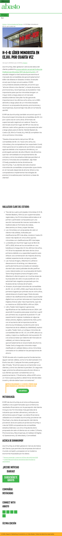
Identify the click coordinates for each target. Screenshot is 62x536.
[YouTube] (15, 512)
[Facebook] (4, 515)
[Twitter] (4, 512)
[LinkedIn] (8, 512)
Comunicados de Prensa (15, 24)
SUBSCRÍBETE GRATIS (10, 479)
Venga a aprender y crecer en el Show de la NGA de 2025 (21, 457)
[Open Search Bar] (2, 18)
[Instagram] (11, 512)
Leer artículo (23, 391)
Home (4, 24)
